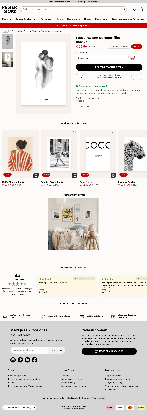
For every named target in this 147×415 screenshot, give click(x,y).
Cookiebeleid (73, 398)
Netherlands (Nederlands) (19, 407)
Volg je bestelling (113, 375)
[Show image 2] (7, 59)
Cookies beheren (113, 389)
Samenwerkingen (69, 382)
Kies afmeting (82, 52)
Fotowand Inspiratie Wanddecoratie (25, 386)
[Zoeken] (124, 9)
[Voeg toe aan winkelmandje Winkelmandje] (36, 175)
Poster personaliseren (109, 67)
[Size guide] (81, 76)
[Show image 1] (7, 41)
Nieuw (11, 382)
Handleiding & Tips (17, 375)
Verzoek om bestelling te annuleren (121, 386)
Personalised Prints (20, 31)
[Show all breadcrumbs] (5, 31)
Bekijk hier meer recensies (73, 303)
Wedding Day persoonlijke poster (47, 31)
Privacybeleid (98, 398)
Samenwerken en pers (71, 379)
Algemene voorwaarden (53, 398)
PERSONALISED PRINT (119, 46)
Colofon (86, 398)
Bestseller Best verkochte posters (24, 379)
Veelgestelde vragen (114, 382)
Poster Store (80, 406)
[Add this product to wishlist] (136, 76)
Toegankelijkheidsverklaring (73, 386)
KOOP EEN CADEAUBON (111, 351)
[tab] (134, 9)
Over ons (65, 375)
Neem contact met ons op (117, 379)
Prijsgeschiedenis (83, 106)
